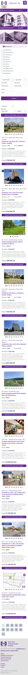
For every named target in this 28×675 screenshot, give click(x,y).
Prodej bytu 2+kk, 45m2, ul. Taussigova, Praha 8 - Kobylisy (13, 294)
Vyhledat (14, 98)
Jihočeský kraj (6, 59)
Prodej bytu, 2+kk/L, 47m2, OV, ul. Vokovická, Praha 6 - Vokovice (14, 345)
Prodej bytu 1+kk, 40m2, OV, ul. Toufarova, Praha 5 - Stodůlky (13, 142)
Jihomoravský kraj (7, 55)
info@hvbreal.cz (21, 648)
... (3, 634)
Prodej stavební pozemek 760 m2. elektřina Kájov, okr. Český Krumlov (14, 394)
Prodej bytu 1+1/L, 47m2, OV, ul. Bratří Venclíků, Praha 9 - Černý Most (12, 193)
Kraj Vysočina (6, 66)
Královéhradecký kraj (8, 71)
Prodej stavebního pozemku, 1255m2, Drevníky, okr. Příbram (12, 243)
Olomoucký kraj (6, 62)
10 (20, 630)
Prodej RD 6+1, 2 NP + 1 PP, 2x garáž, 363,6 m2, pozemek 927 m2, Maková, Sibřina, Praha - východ (13, 494)
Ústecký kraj (6, 64)
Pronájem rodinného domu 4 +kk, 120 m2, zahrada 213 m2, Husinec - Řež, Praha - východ (13, 443)
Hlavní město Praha (7, 68)
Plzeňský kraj (6, 57)
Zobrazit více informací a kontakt (14, 164)
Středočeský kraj (7, 50)
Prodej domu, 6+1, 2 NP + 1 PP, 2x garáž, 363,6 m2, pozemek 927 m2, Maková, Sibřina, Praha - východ (13, 545)
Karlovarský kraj (7, 73)
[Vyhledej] (19, 3)
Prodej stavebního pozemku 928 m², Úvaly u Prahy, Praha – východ (14, 596)
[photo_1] (14, 125)
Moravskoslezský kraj (8, 52)
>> (26, 115)
